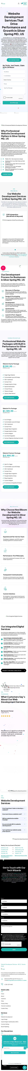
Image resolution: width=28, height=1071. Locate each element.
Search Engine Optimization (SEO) (13, 638)
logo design (5, 877)
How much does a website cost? (12, 814)
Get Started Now (9, 397)
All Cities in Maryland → (7, 855)
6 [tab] (20, 249)
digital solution (17, 873)
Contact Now (7, 174)
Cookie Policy (4, 1008)
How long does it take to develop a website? (12, 809)
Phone (2, 917)
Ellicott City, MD (19, 847)
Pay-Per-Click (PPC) (9, 662)
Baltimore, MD (4, 847)
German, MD (4, 851)
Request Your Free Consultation (12, 670)
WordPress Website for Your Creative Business (14, 255)
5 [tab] (17, 249)
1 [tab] (7, 249)
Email (2, 904)
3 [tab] (12, 249)
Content (3, 924)
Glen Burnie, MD (19, 851)
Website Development (6, 1017)
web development (13, 877)
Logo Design (7, 646)
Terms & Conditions (6, 1006)
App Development (9, 654)
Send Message (14, 102)
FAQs (2, 1001)
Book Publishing (8, 651)
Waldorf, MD (18, 853)
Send (14, 949)
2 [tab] (9, 249)
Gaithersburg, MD (19, 849)
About (2, 996)
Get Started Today (14, 60)
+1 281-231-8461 (8, 984)
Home (2, 993)
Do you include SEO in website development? (11, 824)
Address (3, 911)
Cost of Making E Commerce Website (18, 256)
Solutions (3, 998)
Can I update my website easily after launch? (11, 830)
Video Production (8, 658)
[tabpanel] (14, 230)
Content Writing (8, 643)
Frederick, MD (4, 849)
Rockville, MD (4, 853)
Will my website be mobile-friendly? (10, 819)
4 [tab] (15, 249)
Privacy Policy (4, 1003)
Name (2, 898)
